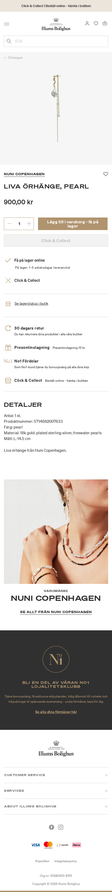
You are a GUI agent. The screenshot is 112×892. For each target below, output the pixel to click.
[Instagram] (60, 827)
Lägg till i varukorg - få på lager (72, 223)
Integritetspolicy (65, 861)
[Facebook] (51, 827)
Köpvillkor (42, 861)
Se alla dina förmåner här (56, 711)
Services (14, 791)
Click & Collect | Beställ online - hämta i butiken (56, 6)
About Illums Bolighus (30, 806)
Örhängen (15, 57)
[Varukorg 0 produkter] (105, 23)
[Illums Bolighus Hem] (56, 24)
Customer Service (24, 775)
